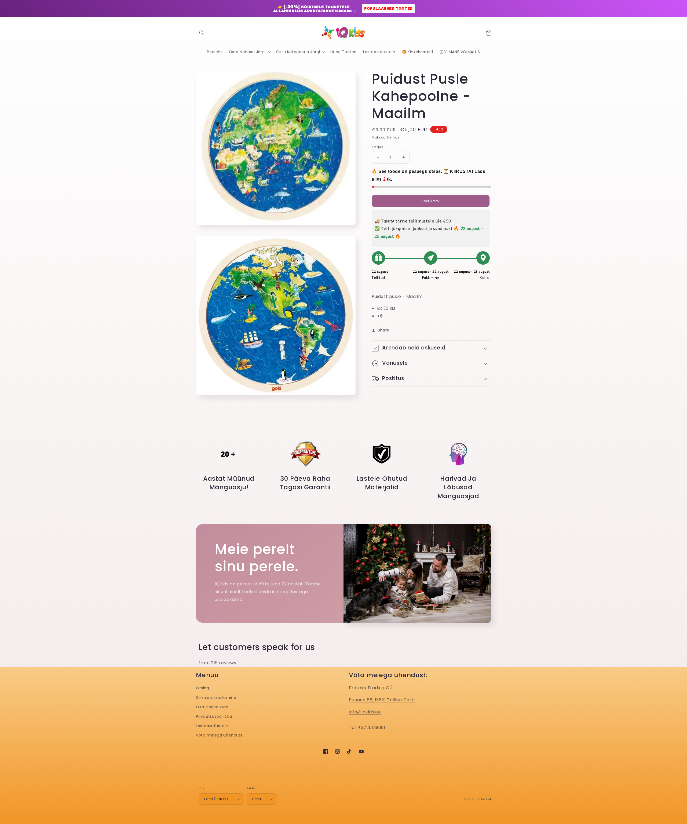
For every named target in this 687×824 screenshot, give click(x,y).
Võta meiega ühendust (219, 735)
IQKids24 (484, 799)
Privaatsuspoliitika (214, 716)
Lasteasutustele (212, 725)
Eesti (256, 798)
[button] (202, 33)
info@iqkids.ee (365, 712)
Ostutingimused (212, 707)
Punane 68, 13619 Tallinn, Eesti (382, 700)
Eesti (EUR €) (216, 798)
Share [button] (383, 330)
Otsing (202, 688)
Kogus (377, 146)
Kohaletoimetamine (216, 697)
